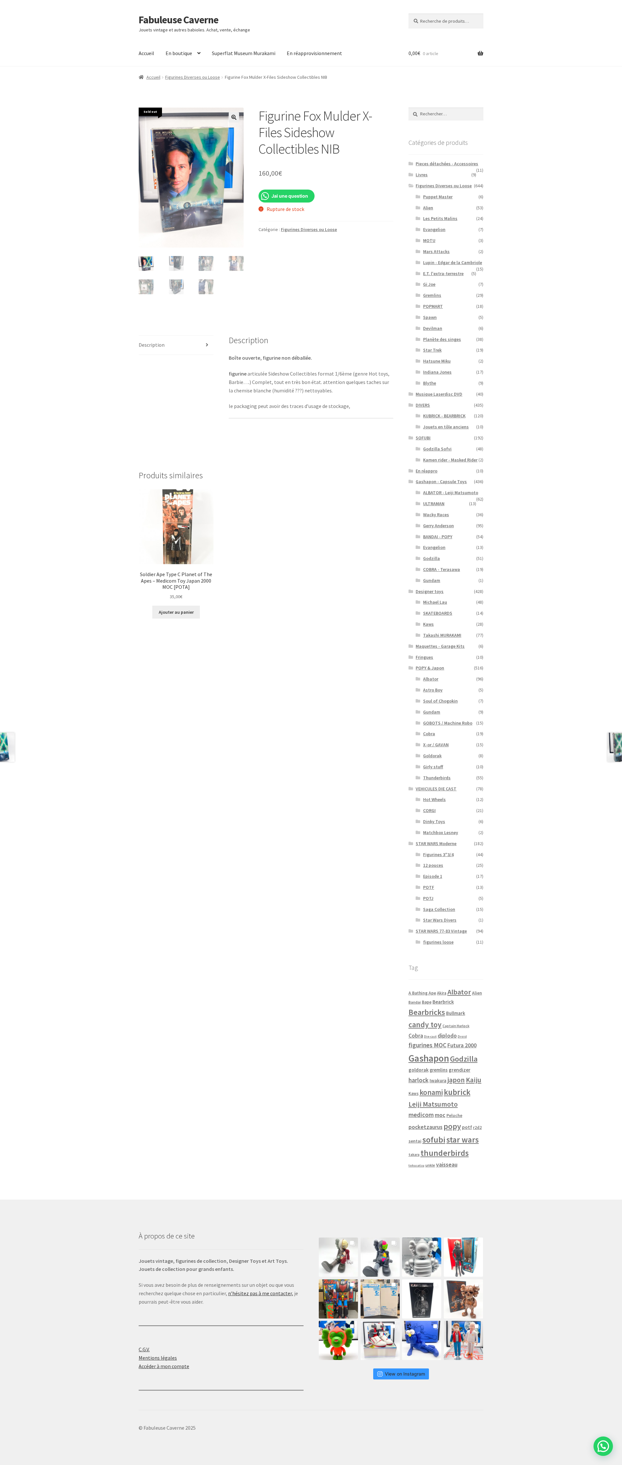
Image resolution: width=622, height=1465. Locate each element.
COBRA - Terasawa (441, 569)
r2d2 (477, 1127)
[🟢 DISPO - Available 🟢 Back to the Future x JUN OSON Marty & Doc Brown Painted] (463, 1340)
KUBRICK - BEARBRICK (444, 416)
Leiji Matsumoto (433, 1104)
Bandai (415, 1002)
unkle (430, 1165)
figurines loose (438, 942)
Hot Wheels (434, 799)
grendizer (459, 1070)
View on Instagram (405, 1374)
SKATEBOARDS (437, 613)
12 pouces (433, 865)
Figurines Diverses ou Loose (192, 77)
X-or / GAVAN (436, 745)
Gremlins (432, 295)
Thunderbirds (437, 778)
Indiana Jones (437, 372)
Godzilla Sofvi (437, 449)
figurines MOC (427, 1045)
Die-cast (430, 1036)
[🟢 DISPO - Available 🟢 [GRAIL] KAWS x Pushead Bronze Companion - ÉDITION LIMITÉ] (463, 1299)
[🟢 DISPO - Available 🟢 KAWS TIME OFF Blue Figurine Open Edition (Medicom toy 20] (421, 1340)
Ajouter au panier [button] (176, 612)
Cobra (429, 734)
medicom (421, 1115)
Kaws (428, 624)
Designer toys (429, 591)
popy (452, 1126)
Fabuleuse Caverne (178, 19)
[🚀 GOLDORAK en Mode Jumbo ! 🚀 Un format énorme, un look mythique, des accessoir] (338, 1299)
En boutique (179, 53)
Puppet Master (438, 197)
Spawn (430, 317)
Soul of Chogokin (440, 701)
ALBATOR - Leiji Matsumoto (450, 492)
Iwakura (438, 1081)
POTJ (428, 898)
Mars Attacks (436, 251)
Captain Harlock (456, 1025)
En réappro (426, 471)
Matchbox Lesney (440, 832)
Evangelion (434, 229)
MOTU (429, 240)
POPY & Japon (430, 668)
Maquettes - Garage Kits (440, 646)
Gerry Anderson (438, 526)
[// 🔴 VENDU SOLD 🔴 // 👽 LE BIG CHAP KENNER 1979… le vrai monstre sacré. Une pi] (463, 1257)
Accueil (146, 53)
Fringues (424, 657)
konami (431, 1092)
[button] (234, 117)
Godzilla (431, 558)
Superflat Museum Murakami (243, 53)
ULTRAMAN (433, 503)
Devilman (432, 328)
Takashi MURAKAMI (442, 635)
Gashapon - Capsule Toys (441, 481)
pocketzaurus (426, 1127)
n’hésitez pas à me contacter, (260, 1293)
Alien (428, 208)
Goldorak (432, 756)
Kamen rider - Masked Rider (450, 460)
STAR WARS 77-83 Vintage (441, 931)
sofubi (433, 1139)
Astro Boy (433, 690)
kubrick (457, 1092)
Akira (441, 992)
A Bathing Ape (422, 993)
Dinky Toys (434, 821)
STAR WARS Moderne (436, 843)
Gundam (431, 580)
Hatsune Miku (437, 361)
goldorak (419, 1070)
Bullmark (455, 1013)
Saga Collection (439, 909)
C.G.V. (144, 1349)
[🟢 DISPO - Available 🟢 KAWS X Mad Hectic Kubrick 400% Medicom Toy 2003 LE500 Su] (421, 1257)
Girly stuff (433, 767)
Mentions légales (158, 1358)
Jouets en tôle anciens (446, 427)
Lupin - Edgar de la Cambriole (452, 262)
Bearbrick (443, 1001)
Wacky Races (436, 514)
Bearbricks (427, 1012)
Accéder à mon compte (164, 1366)
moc (440, 1115)
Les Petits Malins (440, 218)
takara (414, 1154)
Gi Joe (429, 284)
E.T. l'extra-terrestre (443, 273)
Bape (427, 1002)
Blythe (429, 383)
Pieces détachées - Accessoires (447, 164)
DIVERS (423, 405)
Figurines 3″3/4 (438, 854)
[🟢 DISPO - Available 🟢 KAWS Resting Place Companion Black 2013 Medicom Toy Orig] (380, 1257)
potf (467, 1127)
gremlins (439, 1070)
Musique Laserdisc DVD (439, 394)
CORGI (429, 810)
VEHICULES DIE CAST (436, 789)
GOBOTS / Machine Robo (447, 723)
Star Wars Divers (439, 920)
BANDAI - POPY (437, 537)
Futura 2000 (462, 1045)
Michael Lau (435, 602)
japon (456, 1079)
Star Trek (432, 350)
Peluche (454, 1115)
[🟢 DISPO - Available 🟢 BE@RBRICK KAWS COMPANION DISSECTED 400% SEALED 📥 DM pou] (421, 1299)
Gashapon (429, 1058)
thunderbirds (444, 1153)
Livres (422, 175)
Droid (462, 1036)
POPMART (433, 306)
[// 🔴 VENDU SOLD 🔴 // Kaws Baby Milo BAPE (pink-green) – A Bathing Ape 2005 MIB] (338, 1340)
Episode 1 (432, 876)
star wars (462, 1139)
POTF (428, 887)
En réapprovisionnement (314, 53)
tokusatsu (416, 1165)
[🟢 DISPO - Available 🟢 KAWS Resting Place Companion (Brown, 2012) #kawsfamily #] (338, 1257)
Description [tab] (152, 345)
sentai (415, 1141)
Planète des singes (442, 339)
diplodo (447, 1035)
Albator (430, 679)
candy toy (425, 1024)
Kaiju (473, 1079)
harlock (419, 1080)
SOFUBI (423, 438)
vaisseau (446, 1164)
